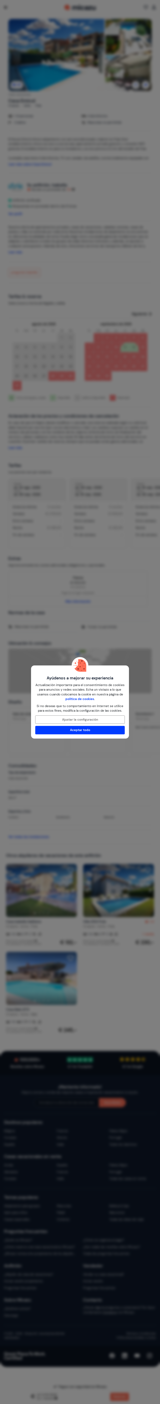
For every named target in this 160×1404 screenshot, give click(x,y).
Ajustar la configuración (80, 720)
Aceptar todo (80, 730)
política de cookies (79, 699)
